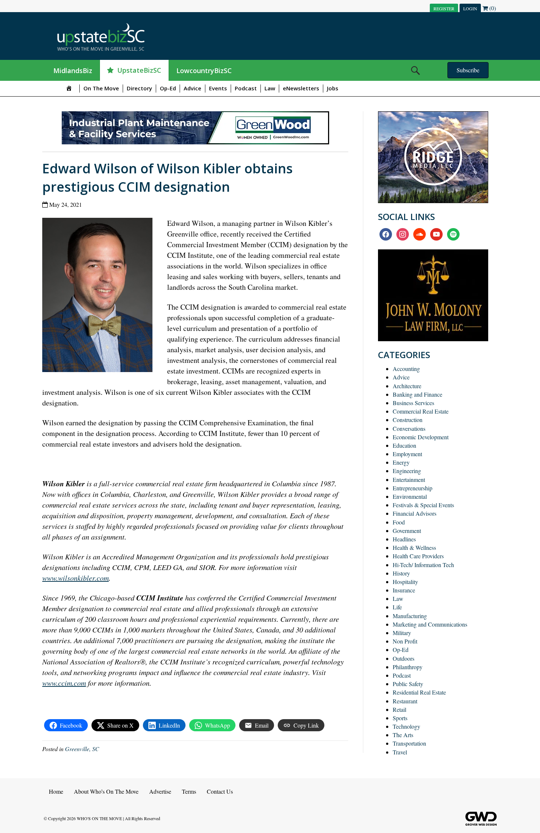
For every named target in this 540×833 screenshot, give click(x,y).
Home (56, 791)
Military (402, 633)
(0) (492, 8)
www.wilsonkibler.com (75, 578)
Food (399, 522)
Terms (189, 791)
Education (404, 445)
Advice (192, 88)
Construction (407, 419)
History (401, 573)
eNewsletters (301, 88)
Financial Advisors (414, 513)
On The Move (101, 88)
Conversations (409, 428)
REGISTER (443, 8)
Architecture (407, 386)
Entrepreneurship (412, 488)
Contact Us (220, 791)
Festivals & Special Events (423, 505)
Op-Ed (168, 88)
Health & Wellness (414, 547)
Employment (407, 454)
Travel (400, 752)
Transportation (409, 743)
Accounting (406, 368)
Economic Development (421, 437)
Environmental (410, 496)
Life (397, 607)
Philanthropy (407, 667)
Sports (400, 718)
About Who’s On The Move (106, 791)
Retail (399, 709)
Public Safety (408, 684)
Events (218, 88)
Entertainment (409, 479)
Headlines (404, 539)
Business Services (413, 403)
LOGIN (470, 8)
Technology (406, 726)
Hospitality (405, 581)
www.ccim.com (64, 683)
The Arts (403, 735)
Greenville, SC (82, 749)
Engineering (407, 471)
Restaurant (405, 701)
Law (269, 88)
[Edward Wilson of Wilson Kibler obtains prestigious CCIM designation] (100, 296)
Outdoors (403, 658)
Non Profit (405, 641)
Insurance (404, 590)
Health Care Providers (418, 556)
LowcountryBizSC (204, 70)
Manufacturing (410, 616)
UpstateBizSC (139, 70)
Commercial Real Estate (421, 411)
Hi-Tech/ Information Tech (423, 565)
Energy (401, 462)
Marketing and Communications (430, 624)
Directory (139, 88)
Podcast (246, 88)
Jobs (332, 88)
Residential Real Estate (419, 692)
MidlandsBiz (72, 70)
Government (407, 530)
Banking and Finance (417, 394)
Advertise (160, 791)
